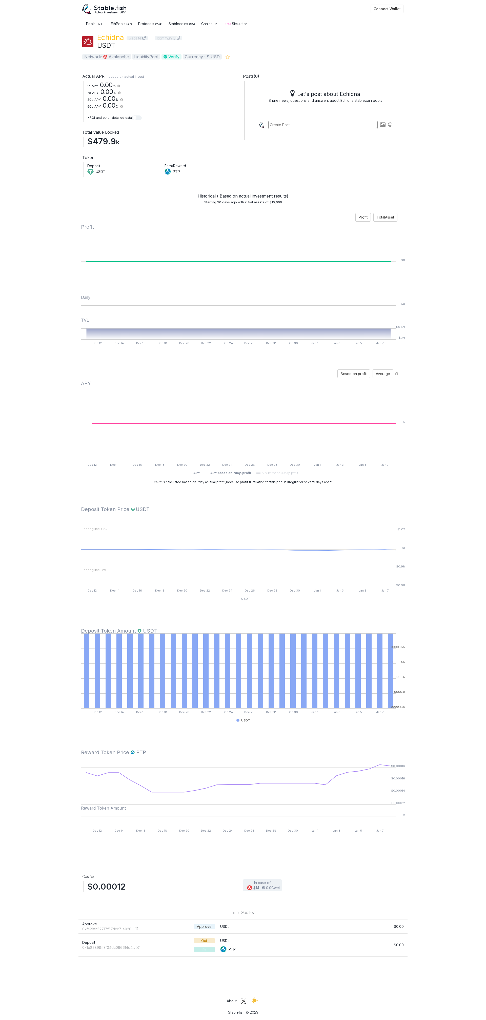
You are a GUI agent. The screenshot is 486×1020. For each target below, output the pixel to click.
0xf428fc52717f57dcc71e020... (108, 929)
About (232, 1001)
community (167, 38)
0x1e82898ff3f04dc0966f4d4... (109, 947)
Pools (95, 24)
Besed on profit (354, 373)
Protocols (150, 24)
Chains (209, 24)
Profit (363, 217)
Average (383, 373)
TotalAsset (385, 217)
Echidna (110, 37)
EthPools (121, 24)
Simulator (236, 24)
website (135, 38)
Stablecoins (182, 24)
